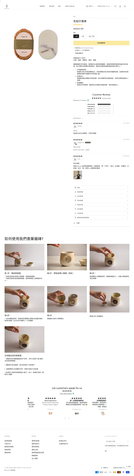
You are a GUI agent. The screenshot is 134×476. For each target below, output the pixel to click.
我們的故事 (35, 441)
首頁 (74, 16)
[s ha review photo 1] (77, 175)
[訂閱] (128, 441)
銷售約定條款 (9, 447)
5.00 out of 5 (106, 98)
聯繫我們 (35, 455)
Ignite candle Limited (15, 467)
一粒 (76, 36)
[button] (115, 6)
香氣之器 (35, 450)
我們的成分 (35, 444)
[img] (77, 123)
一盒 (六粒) (91, 36)
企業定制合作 (63, 444)
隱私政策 (8, 450)
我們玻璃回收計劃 (38, 452)
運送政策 (8, 452)
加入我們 (35, 458)
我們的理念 (35, 447)
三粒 (82, 36)
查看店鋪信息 (79, 53)
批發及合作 (63, 441)
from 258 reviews (66, 393)
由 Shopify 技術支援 (10, 470)
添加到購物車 (101, 43)
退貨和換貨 (8, 441)
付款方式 (8, 444)
